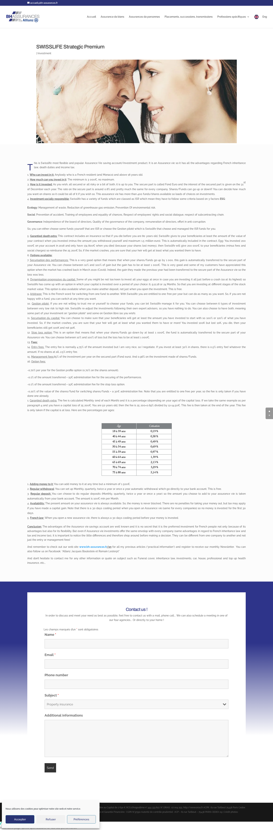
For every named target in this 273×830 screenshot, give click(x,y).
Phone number (56, 675)
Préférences (81, 819)
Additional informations (64, 715)
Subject (52, 695)
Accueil (91, 16)
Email (50, 655)
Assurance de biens (112, 16)
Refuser (51, 819)
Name (50, 635)
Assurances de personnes (144, 16)
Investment (44, 53)
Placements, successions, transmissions (189, 16)
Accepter (20, 819)
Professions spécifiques (231, 16)
